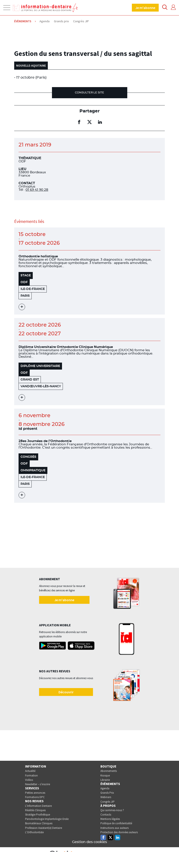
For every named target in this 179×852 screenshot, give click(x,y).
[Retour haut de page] (171, 840)
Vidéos (29, 780)
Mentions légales (110, 819)
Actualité (30, 771)
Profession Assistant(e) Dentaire (43, 828)
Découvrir (66, 692)
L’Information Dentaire (38, 806)
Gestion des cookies (89, 842)
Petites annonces (35, 793)
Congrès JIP (107, 802)
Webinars (105, 797)
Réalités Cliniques (35, 810)
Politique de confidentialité (116, 823)
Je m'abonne (145, 7)
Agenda (104, 788)
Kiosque (105, 775)
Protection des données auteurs (119, 832)
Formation (31, 775)
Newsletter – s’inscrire (37, 784)
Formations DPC (35, 797)
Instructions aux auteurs (114, 828)
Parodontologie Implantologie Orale (47, 819)
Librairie (105, 780)
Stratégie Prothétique (37, 814)
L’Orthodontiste (34, 832)
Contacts (105, 814)
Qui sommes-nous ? (112, 810)
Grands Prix (107, 793)
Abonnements (108, 771)
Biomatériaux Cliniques (38, 823)
